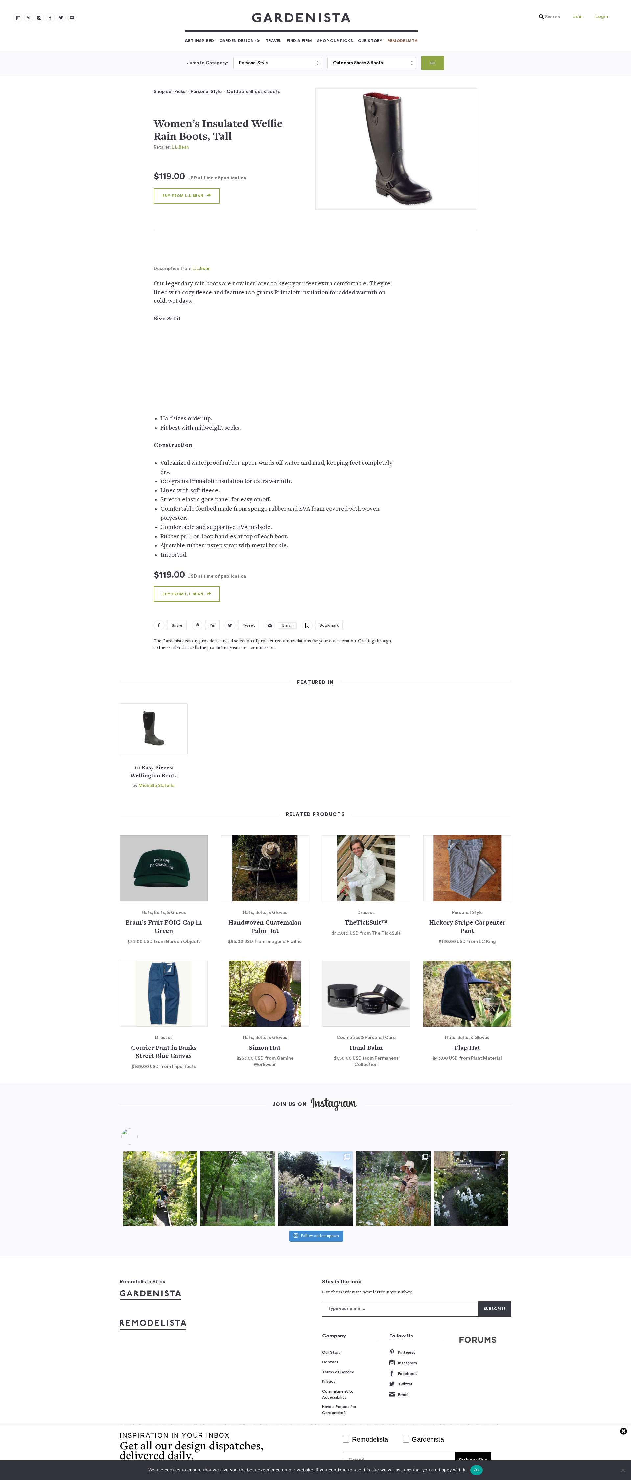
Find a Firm (299, 41)
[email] (72, 17)
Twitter (405, 1384)
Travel (274, 41)
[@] (139, 1136)
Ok (476, 1469)
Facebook (407, 1374)
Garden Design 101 (240, 41)
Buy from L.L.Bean (182, 196)
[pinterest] (28, 17)
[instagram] (39, 17)
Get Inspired (199, 41)
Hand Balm (366, 1048)
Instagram (407, 1363)
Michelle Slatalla (156, 786)
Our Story (370, 41)
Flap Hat (467, 1048)
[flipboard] (17, 17)
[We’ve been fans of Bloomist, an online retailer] (160, 1188)
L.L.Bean (180, 147)
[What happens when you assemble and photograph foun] (237, 1188)
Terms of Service (338, 1372)
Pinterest (406, 1352)
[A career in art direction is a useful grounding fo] (471, 1188)
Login (602, 16)
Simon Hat (265, 1048)
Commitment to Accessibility (338, 1394)
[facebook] (50, 17)
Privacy (329, 1381)
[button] (548, 17)
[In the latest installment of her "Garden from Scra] (315, 1188)
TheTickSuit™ (366, 923)
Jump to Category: (207, 63)
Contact (330, 1362)
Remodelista (402, 41)
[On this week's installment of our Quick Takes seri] (393, 1188)
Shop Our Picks (335, 41)
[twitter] (61, 17)
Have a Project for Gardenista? (339, 1410)
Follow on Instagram (320, 1236)
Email (403, 1395)
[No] (622, 1470)
